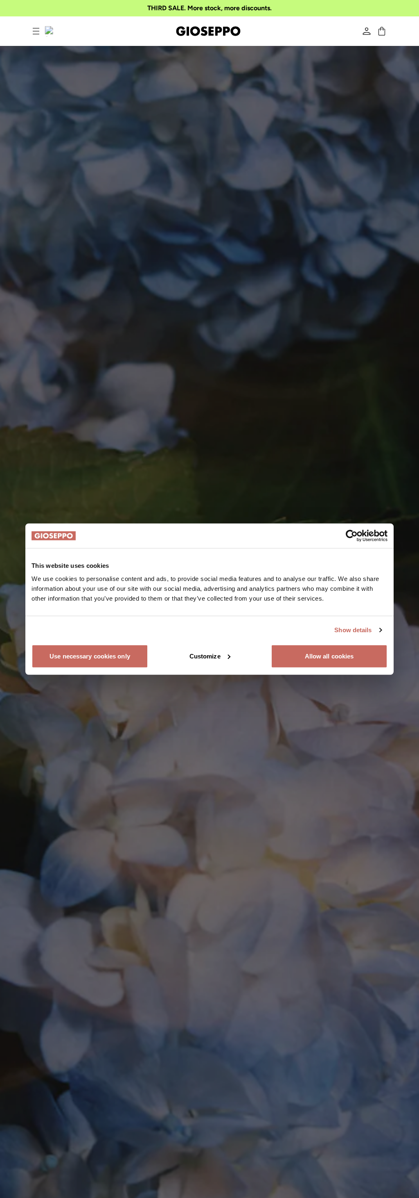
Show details (353, 629)
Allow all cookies (329, 655)
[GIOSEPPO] (208, 31)
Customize (205, 655)
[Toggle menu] (36, 31)
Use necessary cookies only (90, 655)
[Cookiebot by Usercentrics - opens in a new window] (351, 536)
